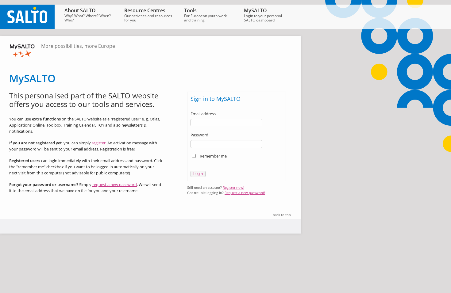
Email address (203, 113)
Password (199, 135)
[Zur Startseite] (27, 27)
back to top (282, 214)
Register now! (233, 187)
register (99, 143)
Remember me (213, 156)
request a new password (114, 184)
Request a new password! (245, 192)
